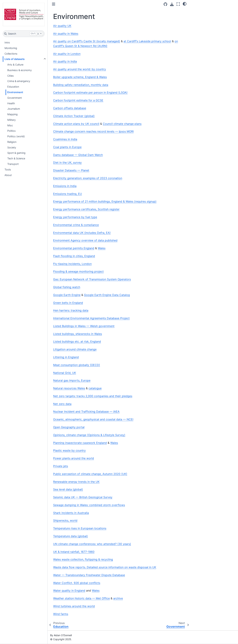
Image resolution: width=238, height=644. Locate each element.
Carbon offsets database (69, 108)
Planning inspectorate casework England (80, 443)
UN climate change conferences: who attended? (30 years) (92, 544)
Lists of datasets (15, 59)
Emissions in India (64, 186)
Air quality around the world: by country (79, 69)
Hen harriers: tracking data (70, 310)
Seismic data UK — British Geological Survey (82, 497)
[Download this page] (172, 4)
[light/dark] (184, 4)
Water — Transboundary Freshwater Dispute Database (89, 575)
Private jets (60, 466)
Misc (10, 125)
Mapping (12, 114)
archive (118, 598)
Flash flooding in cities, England (74, 256)
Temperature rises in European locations (79, 528)
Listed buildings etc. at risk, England (77, 341)
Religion (11, 141)
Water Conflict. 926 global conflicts (76, 583)
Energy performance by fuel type (75, 217)
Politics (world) (16, 136)
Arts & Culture (15, 64)
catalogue (95, 388)
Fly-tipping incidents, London (72, 264)
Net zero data (62, 404)
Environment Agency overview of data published (85, 240)
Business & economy (19, 70)
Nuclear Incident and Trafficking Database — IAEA (86, 411)
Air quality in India (65, 61)
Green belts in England (68, 302)
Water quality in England (69, 590)
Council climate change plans (122, 123)
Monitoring (11, 48)
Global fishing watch (66, 287)
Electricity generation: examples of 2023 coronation (87, 178)
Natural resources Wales (69, 388)
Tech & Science (16, 158)
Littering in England (66, 357)
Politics (11, 130)
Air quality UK (62, 25)
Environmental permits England (73, 248)
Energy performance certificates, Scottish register (86, 209)
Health (11, 103)
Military (11, 119)
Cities (10, 75)
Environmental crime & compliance (76, 225)
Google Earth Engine (66, 295)
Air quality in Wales (65, 33)
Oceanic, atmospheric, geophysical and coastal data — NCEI (93, 419)
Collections (11, 53)
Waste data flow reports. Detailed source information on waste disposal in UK (104, 567)
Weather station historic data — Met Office (81, 598)
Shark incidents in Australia (71, 513)
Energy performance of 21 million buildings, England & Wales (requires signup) (104, 201)
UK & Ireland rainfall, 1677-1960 (73, 551)
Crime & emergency (18, 81)
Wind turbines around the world (74, 606)
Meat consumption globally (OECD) (76, 365)
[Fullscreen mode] (178, 4)
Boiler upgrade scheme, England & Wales (80, 77)
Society (11, 147)
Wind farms (60, 614)
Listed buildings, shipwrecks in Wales (77, 334)
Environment (15, 92)
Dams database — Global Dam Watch (78, 155)
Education (13, 86)
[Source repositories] (165, 4)
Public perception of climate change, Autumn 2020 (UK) (90, 474)
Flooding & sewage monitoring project (78, 271)
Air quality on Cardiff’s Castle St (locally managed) (86, 41)
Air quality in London (66, 53)
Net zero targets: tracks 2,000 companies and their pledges (92, 396)
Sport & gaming (16, 152)
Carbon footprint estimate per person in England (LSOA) (90, 92)
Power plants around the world (73, 458)
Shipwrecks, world (65, 520)
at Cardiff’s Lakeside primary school (147, 41)
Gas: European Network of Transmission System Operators (92, 279)
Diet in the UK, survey (67, 162)
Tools (8, 169)
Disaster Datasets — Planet (71, 170)
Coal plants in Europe (67, 147)
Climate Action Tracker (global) (74, 116)
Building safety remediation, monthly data (80, 85)
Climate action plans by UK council (76, 123)
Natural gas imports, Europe (71, 380)
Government (14, 97)
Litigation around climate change (75, 349)
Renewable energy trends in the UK (76, 481)
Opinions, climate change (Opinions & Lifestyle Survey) (89, 435)
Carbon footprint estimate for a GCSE (78, 100)
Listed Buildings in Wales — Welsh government (83, 326)
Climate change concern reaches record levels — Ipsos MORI (93, 131)
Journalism (13, 108)
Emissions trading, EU (67, 193)
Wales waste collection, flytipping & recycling (83, 559)
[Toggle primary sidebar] (53, 4)
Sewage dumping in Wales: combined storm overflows (89, 505)
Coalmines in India (65, 139)
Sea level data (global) (68, 489)
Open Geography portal (69, 427)
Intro (7, 42)
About (8, 175)
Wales (101, 248)
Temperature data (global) (70, 536)
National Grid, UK (64, 372)
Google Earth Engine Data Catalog (107, 295)
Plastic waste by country (69, 450)
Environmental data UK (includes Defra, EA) (82, 232)
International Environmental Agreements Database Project (91, 318)
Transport (13, 163)
